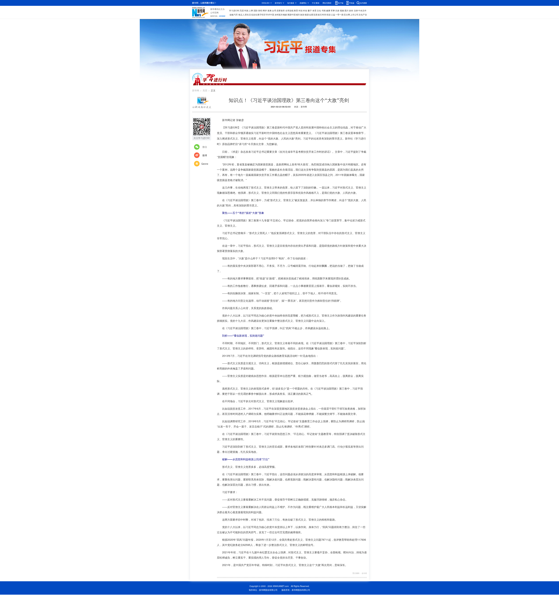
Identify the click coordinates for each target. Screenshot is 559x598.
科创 (305, 10)
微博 (204, 155)
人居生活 (247, 14)
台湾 (274, 10)
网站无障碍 (327, 3)
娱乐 (320, 14)
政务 (351, 10)
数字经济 (262, 14)
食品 (240, 14)
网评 (265, 10)
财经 (260, 10)
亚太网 (347, 14)
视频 (342, 10)
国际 (256, 10)
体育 (314, 10)
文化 (319, 10)
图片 (347, 10)
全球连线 (289, 10)
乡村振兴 (279, 14)
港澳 (269, 10)
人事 (251, 10)
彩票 (315, 14)
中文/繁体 (315, 3)
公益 (333, 14)
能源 (307, 14)
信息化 (254, 14)
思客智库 (281, 10)
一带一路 (339, 14)
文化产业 (363, 14)
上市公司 (354, 14)
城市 (298, 14)
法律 (356, 10)
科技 (301, 10)
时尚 (324, 14)
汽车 (236, 14)
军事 (333, 10)
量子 (310, 10)
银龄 (285, 14)
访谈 (337, 10)
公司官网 (214, 12)
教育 (296, 10)
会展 (311, 14)
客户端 (340, 3)
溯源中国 (291, 14)
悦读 (329, 14)
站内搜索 (363, 3)
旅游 (302, 14)
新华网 (195, 90)
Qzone (204, 163)
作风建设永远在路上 (317, 328)
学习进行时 (234, 10)
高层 (242, 10)
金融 (231, 14)
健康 (328, 10)
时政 (246, 10)
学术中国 (270, 14)
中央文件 (362, 10)
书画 (324, 10)
